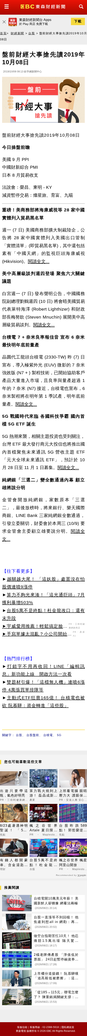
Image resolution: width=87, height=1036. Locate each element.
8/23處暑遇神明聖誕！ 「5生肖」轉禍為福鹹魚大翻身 (14, 828)
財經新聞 (17, 33)
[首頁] (43, 6)
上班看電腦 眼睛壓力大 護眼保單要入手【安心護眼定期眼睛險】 (73, 793)
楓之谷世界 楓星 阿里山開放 (73, 862)
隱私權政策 (67, 1027)
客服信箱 (22, 1027)
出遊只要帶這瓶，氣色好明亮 (14, 793)
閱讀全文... (38, 261)
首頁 (3, 33)
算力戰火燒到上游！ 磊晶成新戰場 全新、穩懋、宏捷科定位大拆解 (43, 793)
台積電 (48, 735)
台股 (31, 33)
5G (59, 735)
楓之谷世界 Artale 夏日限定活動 (43, 828)
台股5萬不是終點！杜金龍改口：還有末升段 (43, 862)
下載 (78, 21)
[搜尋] (80, 10)
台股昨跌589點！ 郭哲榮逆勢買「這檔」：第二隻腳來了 (73, 828)
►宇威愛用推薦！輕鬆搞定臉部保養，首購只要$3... (35, 627)
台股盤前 (32, 735)
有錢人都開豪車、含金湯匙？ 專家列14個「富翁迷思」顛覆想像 (14, 862)
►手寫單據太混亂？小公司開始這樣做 (37, 634)
